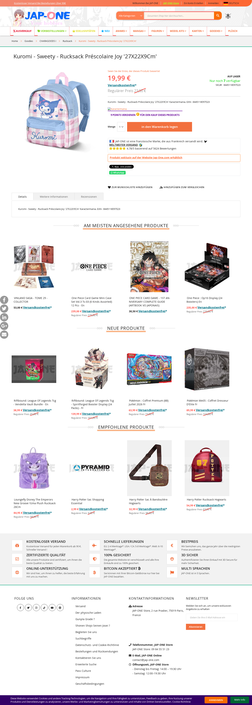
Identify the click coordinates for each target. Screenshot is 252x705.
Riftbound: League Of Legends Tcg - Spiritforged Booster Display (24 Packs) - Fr (92, 404)
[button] (232, 3)
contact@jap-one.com (145, 660)
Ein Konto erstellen (193, 3)
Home (15, 40)
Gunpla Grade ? (85, 619)
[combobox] (171, 15)
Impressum (82, 677)
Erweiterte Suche (85, 664)
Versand (80, 606)
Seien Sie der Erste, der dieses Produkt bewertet (134, 71)
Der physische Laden (88, 612)
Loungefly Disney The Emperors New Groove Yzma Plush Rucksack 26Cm (35, 503)
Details (22, 196)
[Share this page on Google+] (4, 326)
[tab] (22, 196)
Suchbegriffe (83, 638)
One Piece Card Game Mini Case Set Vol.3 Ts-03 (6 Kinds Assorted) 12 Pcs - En (91, 301)
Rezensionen (89, 196)
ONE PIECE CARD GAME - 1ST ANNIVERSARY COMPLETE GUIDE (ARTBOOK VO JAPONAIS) (149, 301)
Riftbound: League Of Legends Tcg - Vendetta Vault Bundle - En (34, 402)
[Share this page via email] (4, 335)
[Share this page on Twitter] (4, 309)
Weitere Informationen (54, 196)
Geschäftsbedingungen (89, 683)
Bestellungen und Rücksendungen (96, 651)
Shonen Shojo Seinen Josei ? (92, 625)
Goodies (29, 40)
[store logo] (41, 18)
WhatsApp (118, 172)
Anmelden (213, 3)
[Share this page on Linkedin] (4, 317)
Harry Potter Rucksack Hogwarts (206, 499)
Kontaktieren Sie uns (88, 658)
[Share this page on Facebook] (4, 300)
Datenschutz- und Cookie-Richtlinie (97, 645)
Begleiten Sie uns (86, 632)
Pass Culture (83, 671)
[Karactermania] (117, 109)
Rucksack (67, 40)
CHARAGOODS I (48, 40)
